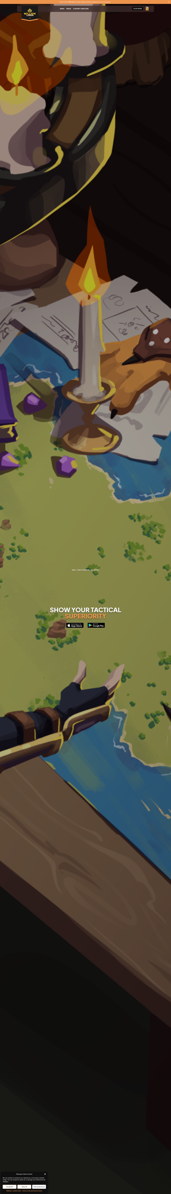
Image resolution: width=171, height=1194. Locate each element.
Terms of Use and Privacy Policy (32, 1190)
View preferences (39, 1187)
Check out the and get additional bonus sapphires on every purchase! (85, 2)
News (62, 9)
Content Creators (81, 9)
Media (68, 9)
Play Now (138, 8)
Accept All (9, 1187)
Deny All (24, 1187)
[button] (45, 1174)
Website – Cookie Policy (13, 1190)
